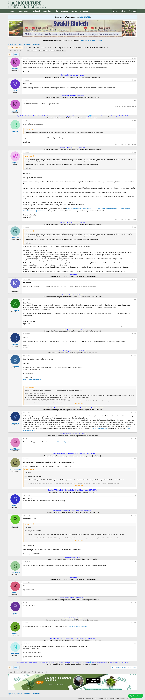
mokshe (12, 50)
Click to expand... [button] (79, 403)
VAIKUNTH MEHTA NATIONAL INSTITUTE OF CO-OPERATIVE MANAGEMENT (72, 454)
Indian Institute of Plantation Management (72, 95)
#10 (135, 355)
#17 (135, 582)
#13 (135, 459)
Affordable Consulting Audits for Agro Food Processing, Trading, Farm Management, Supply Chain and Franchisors (72, 407)
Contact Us (84, 11)
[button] (29, 11)
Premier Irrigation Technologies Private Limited (72, 597)
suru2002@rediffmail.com (32, 380)
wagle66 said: (28, 470)
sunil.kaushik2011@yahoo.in (78, 626)
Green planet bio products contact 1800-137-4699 (72, 351)
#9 (135, 334)
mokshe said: (28, 156)
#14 (135, 495)
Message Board (22, 11)
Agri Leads (36, 11)
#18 (135, 602)
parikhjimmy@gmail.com (63, 442)
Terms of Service (114, 698)
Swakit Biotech (72, 274)
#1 (135, 58)
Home (12, 11)
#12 (135, 438)
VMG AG (74, 11)
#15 (135, 515)
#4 (135, 121)
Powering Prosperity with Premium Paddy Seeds (72, 147)
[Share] (132, 58)
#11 (135, 412)
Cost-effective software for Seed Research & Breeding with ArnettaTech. (72, 510)
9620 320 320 (84, 17)
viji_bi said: (27, 129)
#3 (135, 100)
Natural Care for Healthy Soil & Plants (72, 294)
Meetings (64, 11)
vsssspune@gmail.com (99, 428)
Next (15, 54)
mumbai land (46, 50)
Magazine (47, 11)
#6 (135, 227)
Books (56, 11)
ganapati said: (28, 387)
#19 (135, 623)
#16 (135, 562)
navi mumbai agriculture (58, 50)
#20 (135, 643)
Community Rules (103, 698)
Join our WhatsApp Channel (91, 40)
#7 (135, 279)
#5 (135, 152)
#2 (135, 80)
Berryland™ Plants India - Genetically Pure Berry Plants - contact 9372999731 (72, 490)
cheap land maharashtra (34, 50)
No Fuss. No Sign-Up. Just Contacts (72, 75)
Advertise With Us (91, 698)
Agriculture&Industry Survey (72, 557)
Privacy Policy (124, 698)
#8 (135, 299)
